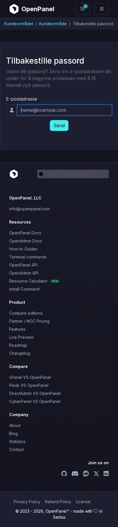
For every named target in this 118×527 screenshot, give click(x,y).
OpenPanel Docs (25, 232)
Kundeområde (53, 23)
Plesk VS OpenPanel (28, 385)
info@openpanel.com (29, 208)
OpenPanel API (23, 264)
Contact (16, 449)
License (83, 501)
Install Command (24, 289)
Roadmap (18, 345)
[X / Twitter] (96, 474)
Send (59, 125)
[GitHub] (64, 474)
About (14, 425)
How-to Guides (23, 248)
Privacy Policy (27, 501)
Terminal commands (28, 256)
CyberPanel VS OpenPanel (34, 401)
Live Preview (21, 337)
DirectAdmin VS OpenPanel (35, 393)
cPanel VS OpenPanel (30, 377)
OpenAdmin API (23, 273)
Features (17, 329)
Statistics (17, 441)
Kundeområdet (18, 23)
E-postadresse (21, 99)
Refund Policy (58, 501)
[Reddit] (86, 474)
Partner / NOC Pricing (29, 321)
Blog (13, 433)
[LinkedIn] (106, 474)
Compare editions (26, 313)
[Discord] (74, 474)
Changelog (19, 353)
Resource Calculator (33, 281)
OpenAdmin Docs (25, 240)
